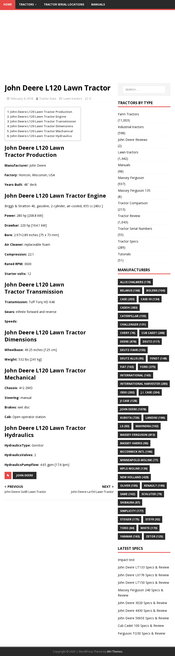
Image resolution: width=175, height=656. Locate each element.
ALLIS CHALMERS (135, 282)
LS (124, 426)
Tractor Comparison (133, 203)
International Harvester (143, 384)
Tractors (26, 4)
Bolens (155, 290)
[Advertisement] (87, 49)
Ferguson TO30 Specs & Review (141, 633)
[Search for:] (144, 89)
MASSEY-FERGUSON (137, 435)
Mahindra (147, 426)
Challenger (133, 324)
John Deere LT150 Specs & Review (143, 582)
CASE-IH (150, 299)
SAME (127, 494)
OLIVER (129, 486)
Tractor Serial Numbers (135, 228)
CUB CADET (153, 333)
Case (127, 299)
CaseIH (128, 308)
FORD (147, 367)
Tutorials (124, 254)
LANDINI (155, 418)
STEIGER (129, 519)
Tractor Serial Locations (64, 4)
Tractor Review (129, 216)
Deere (128, 341)
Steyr (152, 519)
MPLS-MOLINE (133, 468)
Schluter (152, 494)
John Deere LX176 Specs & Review (143, 575)
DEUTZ (151, 341)
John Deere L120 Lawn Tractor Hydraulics (41, 136)
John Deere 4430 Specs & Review (142, 610)
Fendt (158, 358)
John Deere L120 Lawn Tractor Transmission (43, 121)
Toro (127, 528)
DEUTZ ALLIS (132, 358)
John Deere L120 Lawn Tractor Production (41, 112)
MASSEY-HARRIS (134, 443)
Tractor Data (47, 98)
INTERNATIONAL (135, 375)
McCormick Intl (136, 452)
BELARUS (130, 290)
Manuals (98, 4)
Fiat (127, 367)
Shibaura (130, 502)
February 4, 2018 (21, 98)
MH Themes (114, 651)
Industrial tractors (131, 127)
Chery (127, 333)
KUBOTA (129, 418)
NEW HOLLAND (134, 477)
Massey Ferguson (131, 178)
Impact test (126, 560)
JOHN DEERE (24, 475)
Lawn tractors (73, 98)
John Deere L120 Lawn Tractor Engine (38, 116)
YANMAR (130, 536)
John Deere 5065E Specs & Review (143, 618)
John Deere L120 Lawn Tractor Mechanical (41, 131)
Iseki (127, 392)
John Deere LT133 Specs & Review (143, 567)
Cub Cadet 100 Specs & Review (141, 625)
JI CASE (128, 401)
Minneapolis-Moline (139, 460)
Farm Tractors (128, 114)
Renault (154, 486)
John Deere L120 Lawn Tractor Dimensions (41, 126)
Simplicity (131, 511)
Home (7, 4)
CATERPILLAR (133, 316)
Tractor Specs (128, 241)
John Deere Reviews (132, 139)
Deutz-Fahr (132, 350)
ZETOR (154, 536)
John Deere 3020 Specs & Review (142, 603)
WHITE (149, 528)
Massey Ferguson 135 (134, 190)
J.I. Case (150, 392)
